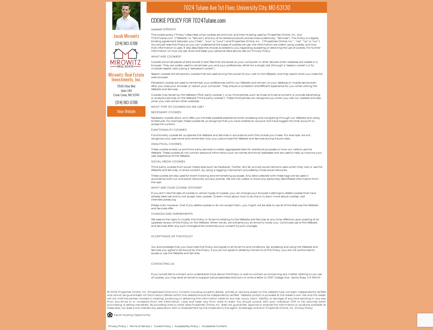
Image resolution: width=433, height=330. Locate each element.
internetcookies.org (163, 199)
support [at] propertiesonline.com (221, 277)
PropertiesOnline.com (162, 292)
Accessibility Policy (186, 326)
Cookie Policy (162, 326)
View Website (126, 111)
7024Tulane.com (209, 20)
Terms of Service (140, 326)
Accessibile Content (214, 326)
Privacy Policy (304, 308)
